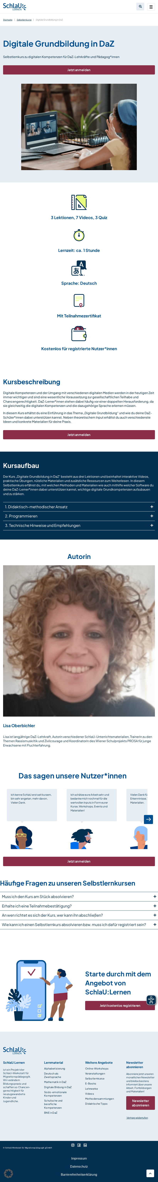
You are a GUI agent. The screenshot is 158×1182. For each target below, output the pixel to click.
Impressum (79, 1158)
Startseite (7, 19)
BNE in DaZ (50, 1112)
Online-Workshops (96, 1068)
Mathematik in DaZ (55, 1082)
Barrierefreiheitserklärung (79, 1174)
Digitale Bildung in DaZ (58, 1087)
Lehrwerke (91, 1088)
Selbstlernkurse (24, 19)
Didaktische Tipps (96, 1103)
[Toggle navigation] (151, 7)
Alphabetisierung (54, 1068)
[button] (9, 819)
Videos (89, 1093)
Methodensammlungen (99, 1098)
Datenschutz (79, 1166)
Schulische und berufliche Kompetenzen (53, 1104)
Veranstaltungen (95, 1073)
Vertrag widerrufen (137, 1117)
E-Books (90, 1083)
